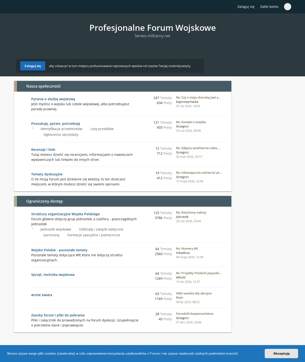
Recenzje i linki (43, 149)
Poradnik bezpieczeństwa (195, 313)
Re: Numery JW (187, 248)
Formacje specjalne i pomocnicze (93, 235)
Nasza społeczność (43, 86)
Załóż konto (269, 6)
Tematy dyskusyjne (47, 174)
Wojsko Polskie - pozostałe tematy (59, 250)
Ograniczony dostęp (44, 201)
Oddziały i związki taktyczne (100, 229)
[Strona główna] (19, 7)
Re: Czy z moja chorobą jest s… (198, 97)
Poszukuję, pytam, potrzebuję (55, 123)
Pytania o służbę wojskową (53, 99)
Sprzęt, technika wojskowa (53, 274)
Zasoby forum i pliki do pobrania (58, 315)
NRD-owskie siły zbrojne (194, 293)
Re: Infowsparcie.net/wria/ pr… (199, 172)
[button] (240, 354)
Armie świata (41, 295)
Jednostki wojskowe (55, 229)
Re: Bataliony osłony (191, 212)
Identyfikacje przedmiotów (61, 128)
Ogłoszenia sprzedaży (60, 134)
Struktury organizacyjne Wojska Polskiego (65, 214)
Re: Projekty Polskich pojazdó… (199, 273)
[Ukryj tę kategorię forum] (225, 86)
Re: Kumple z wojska (191, 122)
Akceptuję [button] (281, 353)
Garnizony (51, 235)
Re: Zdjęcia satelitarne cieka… (198, 148)
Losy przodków (101, 128)
